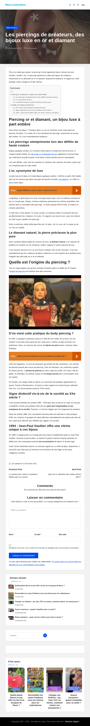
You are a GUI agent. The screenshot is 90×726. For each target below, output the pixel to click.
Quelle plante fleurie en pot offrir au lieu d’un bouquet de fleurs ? (40, 585)
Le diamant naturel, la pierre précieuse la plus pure (33, 102)
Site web (62, 534)
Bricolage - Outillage (54, 688)
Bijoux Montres (12, 28)
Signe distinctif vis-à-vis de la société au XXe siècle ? (34, 110)
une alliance (63, 179)
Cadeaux (16, 689)
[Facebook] (74, 5)
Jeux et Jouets (35, 689)
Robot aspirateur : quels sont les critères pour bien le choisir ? (39, 617)
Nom (11, 534)
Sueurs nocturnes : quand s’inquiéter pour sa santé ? (35, 609)
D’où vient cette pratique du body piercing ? (31, 108)
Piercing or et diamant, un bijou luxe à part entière (29, 94)
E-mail (38, 534)
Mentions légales (72, 722)
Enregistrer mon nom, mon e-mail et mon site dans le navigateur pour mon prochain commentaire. (44, 548)
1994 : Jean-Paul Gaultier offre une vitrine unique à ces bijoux (37, 113)
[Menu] (83, 5)
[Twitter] (70, 5)
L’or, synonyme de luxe (24, 100)
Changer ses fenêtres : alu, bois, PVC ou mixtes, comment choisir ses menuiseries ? (47, 601)
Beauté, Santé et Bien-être (74, 688)
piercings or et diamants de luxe (44, 154)
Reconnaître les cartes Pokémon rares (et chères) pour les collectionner (42, 593)
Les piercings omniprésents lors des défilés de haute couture (37, 97)
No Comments (32, 48)
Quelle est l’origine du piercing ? (23, 105)
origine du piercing (17, 271)
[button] (45, 635)
